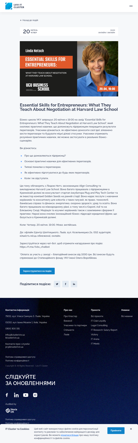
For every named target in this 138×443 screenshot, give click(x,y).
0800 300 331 (12, 328)
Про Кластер (70, 316)
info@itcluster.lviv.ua (15, 335)
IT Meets (95, 343)
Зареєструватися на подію (37, 271)
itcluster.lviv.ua (12, 337)
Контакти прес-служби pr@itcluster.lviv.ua (17, 345)
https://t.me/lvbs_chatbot (35, 246)
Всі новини (127, 316)
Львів (66, 334)
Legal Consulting (99, 325)
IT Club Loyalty (98, 321)
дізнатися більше (70, 435)
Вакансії (68, 321)
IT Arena (95, 339)
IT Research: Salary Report (104, 330)
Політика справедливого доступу (20, 419)
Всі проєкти (97, 316)
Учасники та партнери (75, 325)
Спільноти (69, 330)
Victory (94, 334)
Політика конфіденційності (17, 423)
